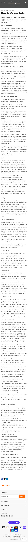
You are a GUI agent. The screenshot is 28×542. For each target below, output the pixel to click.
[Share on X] (4, 479)
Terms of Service (16, 536)
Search (6, 535)
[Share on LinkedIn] (7, 479)
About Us (12, 535)
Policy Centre (18, 535)
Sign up (22, 496)
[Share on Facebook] (2, 479)
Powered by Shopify (14, 539)
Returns (23, 536)
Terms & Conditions (7, 536)
